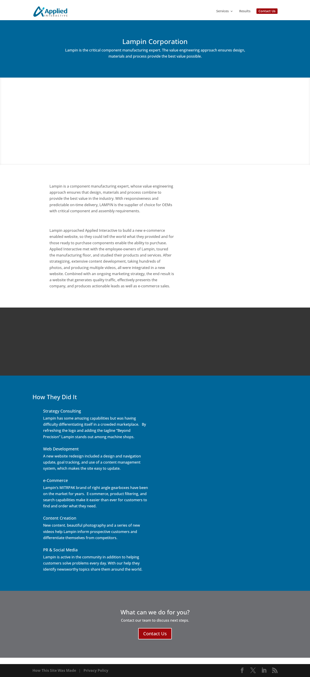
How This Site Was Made (54, 670)
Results (245, 11)
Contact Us (267, 11)
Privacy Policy (96, 670)
